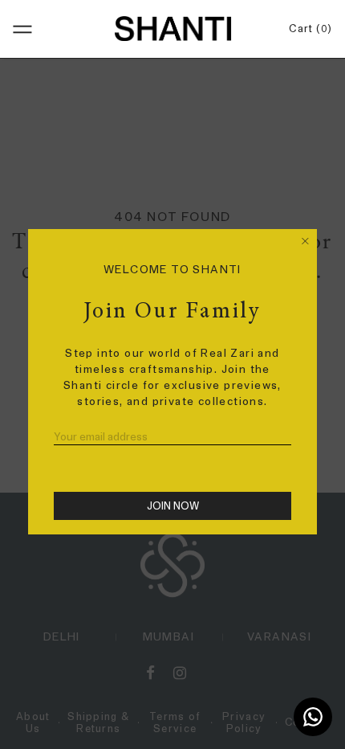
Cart (308, 29)
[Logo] (172, 28)
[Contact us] (313, 717)
